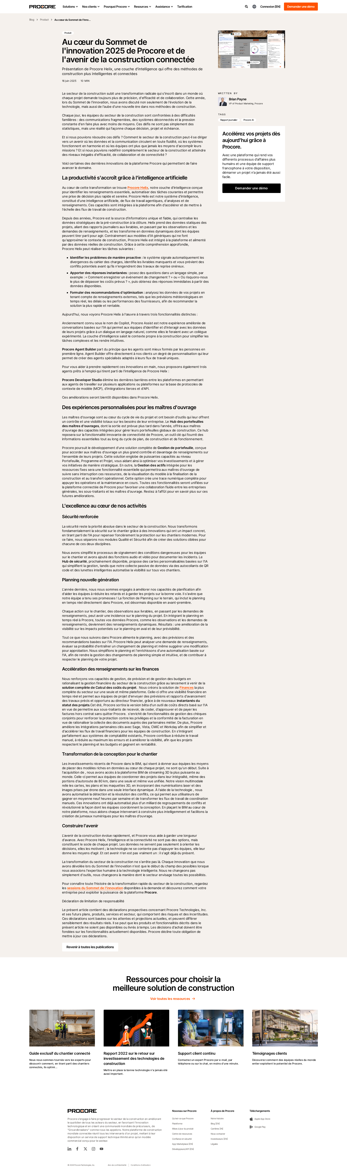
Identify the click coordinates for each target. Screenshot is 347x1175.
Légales (214, 1144)
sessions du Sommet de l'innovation (95, 888)
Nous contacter (218, 1133)
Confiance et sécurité (182, 1138)
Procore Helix (138, 188)
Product (44, 19)
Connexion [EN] (270, 6)
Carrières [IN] (217, 1128)
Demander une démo (301, 6)
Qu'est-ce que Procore (182, 1118)
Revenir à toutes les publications (90, 947)
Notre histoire (217, 1118)
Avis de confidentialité (117, 1165)
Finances (187, 687)
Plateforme (177, 1123)
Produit (67, 32)
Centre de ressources (182, 1133)
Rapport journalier (228, 120)
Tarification (184, 6)
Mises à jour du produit (182, 1128)
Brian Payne (237, 99)
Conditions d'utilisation (141, 1165)
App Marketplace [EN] (182, 1144)
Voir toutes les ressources (170, 999)
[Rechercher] (246, 6)
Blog (31, 19)
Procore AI (249, 120)
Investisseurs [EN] (219, 1138)
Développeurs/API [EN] (183, 1149)
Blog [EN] (215, 1123)
